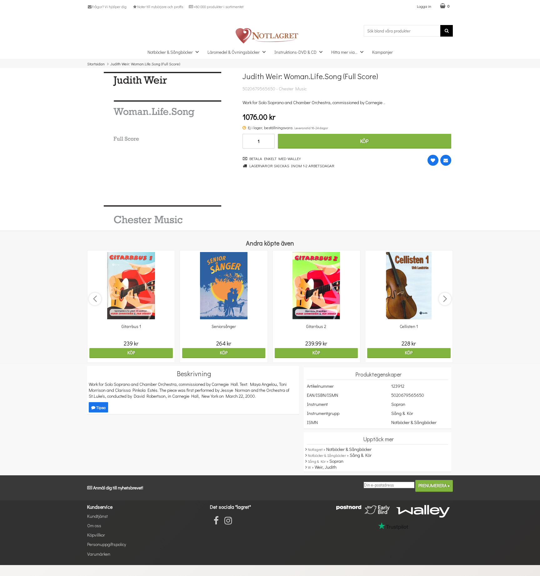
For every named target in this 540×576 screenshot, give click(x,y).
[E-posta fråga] (445, 160)
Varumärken (98, 554)
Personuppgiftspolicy (106, 544)
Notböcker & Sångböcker (170, 52)
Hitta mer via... (344, 52)
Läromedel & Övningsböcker (234, 52)
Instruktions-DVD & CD (295, 52)
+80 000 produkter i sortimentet (218, 6)
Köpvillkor (96, 535)
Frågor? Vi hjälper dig (109, 6)
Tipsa (100, 407)
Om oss (94, 525)
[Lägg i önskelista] (433, 160)
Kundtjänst (97, 516)
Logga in (424, 6)
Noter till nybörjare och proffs (160, 6)
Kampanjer (382, 52)
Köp (364, 141)
